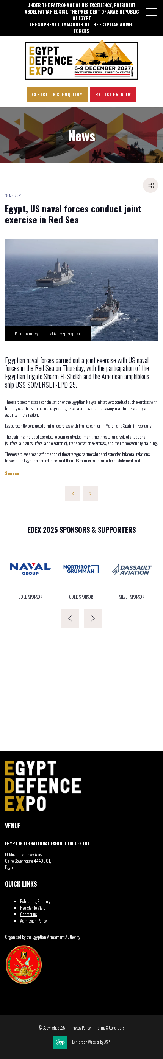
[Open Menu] (151, 12)
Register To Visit (32, 907)
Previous (70, 618)
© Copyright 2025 (52, 1028)
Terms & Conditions (110, 1028)
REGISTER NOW (113, 94)
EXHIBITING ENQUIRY (57, 94)
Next (93, 618)
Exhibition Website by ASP (91, 1042)
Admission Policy (33, 920)
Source (12, 473)
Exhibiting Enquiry (35, 901)
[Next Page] (90, 493)
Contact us (28, 914)
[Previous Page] (72, 493)
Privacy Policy (81, 1028)
